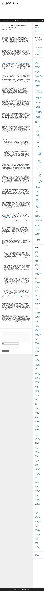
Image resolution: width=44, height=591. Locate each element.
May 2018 (36, 370)
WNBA (38, 142)
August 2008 (37, 522)
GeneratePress (27, 589)
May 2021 (36, 324)
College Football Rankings (39, 154)
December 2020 (37, 330)
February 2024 (37, 282)
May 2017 (36, 386)
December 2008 (37, 517)
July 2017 (36, 383)
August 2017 (37, 382)
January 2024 (37, 283)
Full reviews (38, 235)
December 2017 (37, 377)
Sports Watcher (38, 210)
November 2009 (37, 503)
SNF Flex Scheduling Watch (18, 20)
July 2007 (36, 539)
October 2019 (37, 348)
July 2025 (36, 261)
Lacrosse (37, 188)
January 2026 (37, 255)
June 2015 (36, 416)
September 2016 (37, 396)
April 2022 (36, 309)
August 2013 (37, 444)
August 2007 (37, 538)
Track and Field (38, 212)
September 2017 (37, 381)
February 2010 (37, 499)
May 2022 (36, 308)
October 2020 (37, 333)
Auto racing (38, 127)
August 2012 (37, 460)
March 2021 (37, 326)
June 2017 (36, 385)
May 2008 (36, 526)
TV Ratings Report (39, 220)
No (35, 46)
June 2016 (36, 400)
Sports (7, 20)
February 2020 (37, 343)
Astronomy (38, 123)
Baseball (37, 131)
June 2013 (36, 447)
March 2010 (37, 498)
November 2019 (37, 347)
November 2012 (37, 456)
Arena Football (38, 126)
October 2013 (37, 442)
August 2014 (37, 429)
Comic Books (37, 67)
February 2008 (37, 530)
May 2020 (36, 339)
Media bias (37, 80)
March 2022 (37, 311)
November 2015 (37, 409)
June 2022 (36, 307)
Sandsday (38, 233)
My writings (37, 99)
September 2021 (37, 318)
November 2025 (37, 257)
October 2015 (37, 411)
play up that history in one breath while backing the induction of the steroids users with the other (15, 63)
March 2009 (37, 513)
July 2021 (36, 321)
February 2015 (37, 421)
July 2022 (36, 305)
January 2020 (37, 344)
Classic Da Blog (37, 66)
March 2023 (37, 295)
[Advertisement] (22, 13)
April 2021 (36, 325)
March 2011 (37, 482)
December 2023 (37, 285)
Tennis (37, 211)
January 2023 (37, 298)
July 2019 (36, 352)
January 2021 (37, 329)
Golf (36, 186)
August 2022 (37, 304)
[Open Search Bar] (42, 20)
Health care (38, 116)
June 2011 (36, 478)
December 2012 (37, 455)
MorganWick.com (10, 3)
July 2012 (36, 461)
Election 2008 (38, 111)
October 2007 (37, 535)
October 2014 (37, 426)
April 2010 (36, 496)
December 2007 (37, 533)
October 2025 (37, 259)
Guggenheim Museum (5, 216)
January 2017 (37, 391)
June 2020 (36, 338)
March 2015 (37, 420)
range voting (4, 297)
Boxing (37, 145)
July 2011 (36, 477)
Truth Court (37, 217)
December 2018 (37, 361)
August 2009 (37, 507)
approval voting (18, 295)
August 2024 (37, 274)
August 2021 (37, 320)
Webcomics (11, 20)
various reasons (15, 297)
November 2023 (37, 286)
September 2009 (38, 505)
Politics (36, 103)
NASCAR (38, 130)
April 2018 (36, 372)
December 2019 (37, 346)
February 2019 (37, 359)
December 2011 (37, 470)
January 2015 (37, 422)
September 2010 (37, 490)
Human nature (38, 102)
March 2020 (37, 342)
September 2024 (38, 273)
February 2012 (37, 468)
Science (36, 122)
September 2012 (37, 459)
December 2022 (37, 299)
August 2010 (37, 491)
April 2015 (36, 418)
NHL (36, 194)
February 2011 (37, 483)
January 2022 (37, 313)
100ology (36, 62)
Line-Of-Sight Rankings (39, 166)
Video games (37, 225)
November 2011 (37, 472)
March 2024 (37, 281)
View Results (38, 53)
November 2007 (37, 534)
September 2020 (38, 334)
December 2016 (37, 392)
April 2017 (36, 387)
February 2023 (37, 296)
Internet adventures (38, 75)
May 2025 (36, 264)
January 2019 (37, 360)
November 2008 (37, 518)
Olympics (37, 195)
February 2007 (37, 546)
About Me (36, 63)
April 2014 (36, 434)
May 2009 (36, 511)
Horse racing (38, 187)
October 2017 (37, 379)
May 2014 (36, 433)
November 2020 (37, 331)
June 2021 (36, 322)
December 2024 (37, 269)
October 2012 (37, 457)
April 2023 (36, 294)
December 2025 (37, 256)
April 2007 (36, 543)
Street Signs (37, 30)
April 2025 (36, 265)
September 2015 (37, 412)
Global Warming (37, 72)
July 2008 (36, 524)
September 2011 (37, 474)
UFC (37, 192)
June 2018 (36, 369)
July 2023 (36, 290)
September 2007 (38, 537)
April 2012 (36, 465)
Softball (37, 199)
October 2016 (37, 395)
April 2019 (36, 356)
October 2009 (37, 504)
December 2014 (37, 424)
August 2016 (37, 398)
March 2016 (37, 404)
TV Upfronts (38, 224)
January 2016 (37, 407)
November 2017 (37, 378)
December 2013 (37, 439)
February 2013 (37, 452)
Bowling (37, 143)
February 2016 (37, 405)
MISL (37, 190)
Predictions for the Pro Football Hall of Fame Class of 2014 (11, 325)
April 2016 (36, 403)
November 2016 (37, 394)
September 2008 (38, 521)
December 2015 (37, 408)
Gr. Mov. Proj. (37, 27)
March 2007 (37, 544)
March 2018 (37, 373)
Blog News (38, 230)
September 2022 (38, 303)
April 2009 (36, 512)
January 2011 (37, 485)
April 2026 (36, 252)
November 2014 (37, 425)
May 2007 (36, 542)
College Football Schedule (39, 158)
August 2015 (37, 413)
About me (2, 20)
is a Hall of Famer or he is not (9, 111)
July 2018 (36, 368)
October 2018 (37, 364)
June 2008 (36, 525)
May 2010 (36, 495)
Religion (36, 121)
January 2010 (37, 500)
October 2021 (37, 317)
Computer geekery (38, 68)
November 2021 (37, 316)
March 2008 (37, 529)
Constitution (38, 106)
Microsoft (37, 70)
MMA (37, 191)
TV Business (37, 219)
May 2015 (36, 417)
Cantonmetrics (38, 20)
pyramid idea (21, 167)
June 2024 (36, 277)
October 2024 (37, 272)
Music (36, 87)
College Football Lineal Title (40, 151)
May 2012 (36, 464)
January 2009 (37, 516)
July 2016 (36, 399)
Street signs (37, 215)
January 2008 (37, 531)
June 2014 (36, 431)
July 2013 (36, 446)
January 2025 (37, 268)
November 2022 (37, 300)
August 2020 (37, 335)
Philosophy (36, 101)
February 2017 (37, 390)
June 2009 (36, 509)
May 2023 (36, 292)
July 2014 (36, 430)
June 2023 (36, 291)
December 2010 (37, 486)
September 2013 (37, 443)
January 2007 (37, 547)
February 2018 (37, 374)
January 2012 (37, 469)
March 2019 (37, 357)
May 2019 (36, 355)
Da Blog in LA (37, 71)
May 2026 (36, 251)
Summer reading (37, 216)
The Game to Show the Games (29, 20)
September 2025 (38, 260)
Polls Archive (37, 54)
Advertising (38, 229)
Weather (36, 226)
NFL (37, 168)
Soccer (37, 196)
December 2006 (37, 548)
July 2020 (36, 337)
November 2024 (37, 270)
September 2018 (37, 365)
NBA (37, 141)
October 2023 (37, 287)
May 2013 (36, 448)
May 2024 (36, 278)
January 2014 (37, 438)
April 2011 (36, 481)
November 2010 (37, 487)
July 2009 (36, 508)
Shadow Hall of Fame (40, 173)
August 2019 (37, 351)
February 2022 (37, 312)
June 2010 (36, 494)
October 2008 (37, 520)
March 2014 (37, 435)
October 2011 (37, 473)
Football (37, 146)
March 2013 (37, 451)
